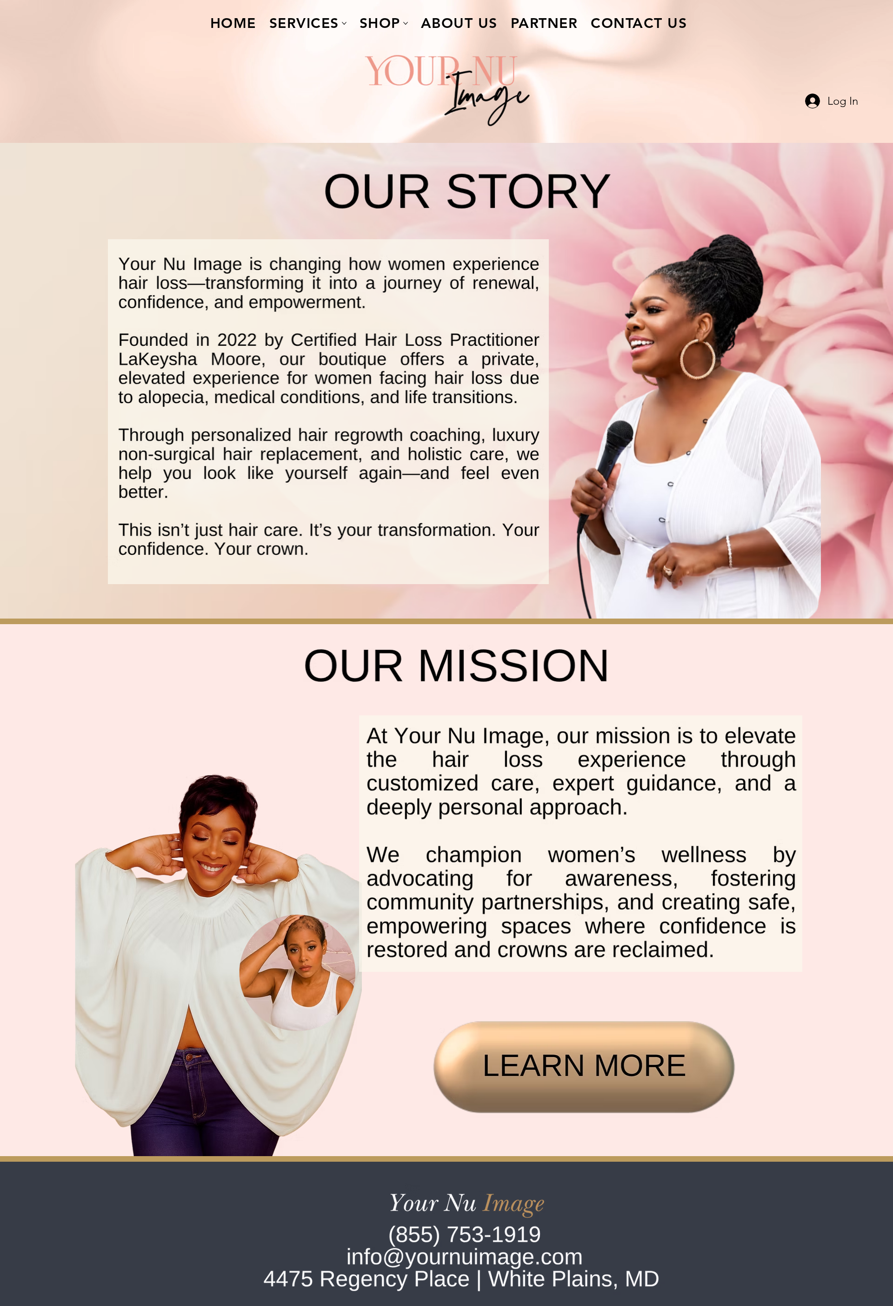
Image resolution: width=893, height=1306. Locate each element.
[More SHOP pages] (405, 23)
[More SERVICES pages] (344, 23)
